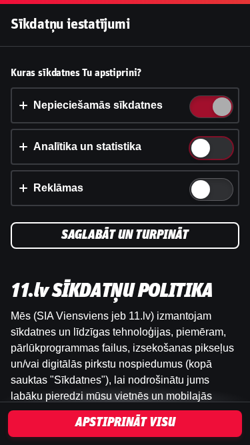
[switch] (221, 107)
